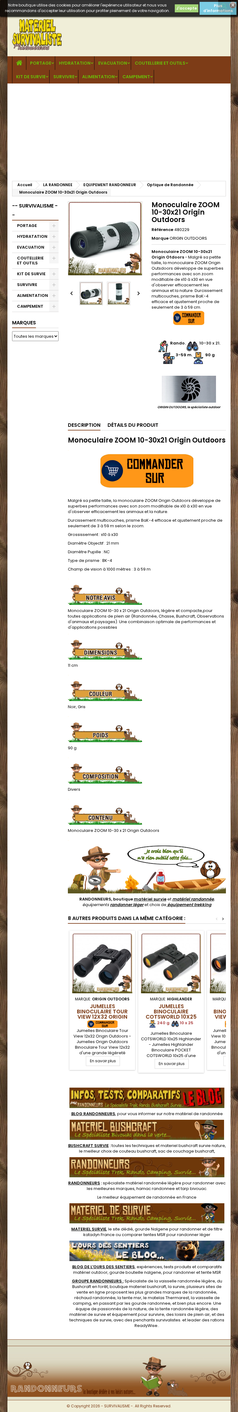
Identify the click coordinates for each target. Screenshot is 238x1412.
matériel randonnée (193, 899)
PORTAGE (40, 63)
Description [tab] (84, 425)
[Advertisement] (119, 130)
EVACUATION (112, 63)
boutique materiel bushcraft (138, 1287)
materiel (193, 1146)
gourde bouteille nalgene (135, 1272)
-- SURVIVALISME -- (35, 210)
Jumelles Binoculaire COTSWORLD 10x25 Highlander (171, 1014)
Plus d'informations (218, 8)
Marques (24, 322)
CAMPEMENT (136, 77)
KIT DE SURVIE (31, 77)
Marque (160, 238)
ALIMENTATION (98, 77)
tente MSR (211, 1272)
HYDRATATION (74, 63)
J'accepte (186, 8)
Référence (162, 230)
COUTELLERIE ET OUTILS (160, 63)
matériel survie (150, 899)
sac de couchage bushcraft (186, 1151)
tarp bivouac (193, 1189)
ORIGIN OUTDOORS (188, 238)
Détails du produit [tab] (133, 425)
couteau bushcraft (137, 1151)
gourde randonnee (150, 1303)
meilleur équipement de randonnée (139, 1197)
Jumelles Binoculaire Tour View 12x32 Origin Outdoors (102, 1014)
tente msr (131, 1298)
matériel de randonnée (199, 1114)
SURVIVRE (63, 77)
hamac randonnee (155, 1189)
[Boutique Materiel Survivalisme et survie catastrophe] (119, 1356)
